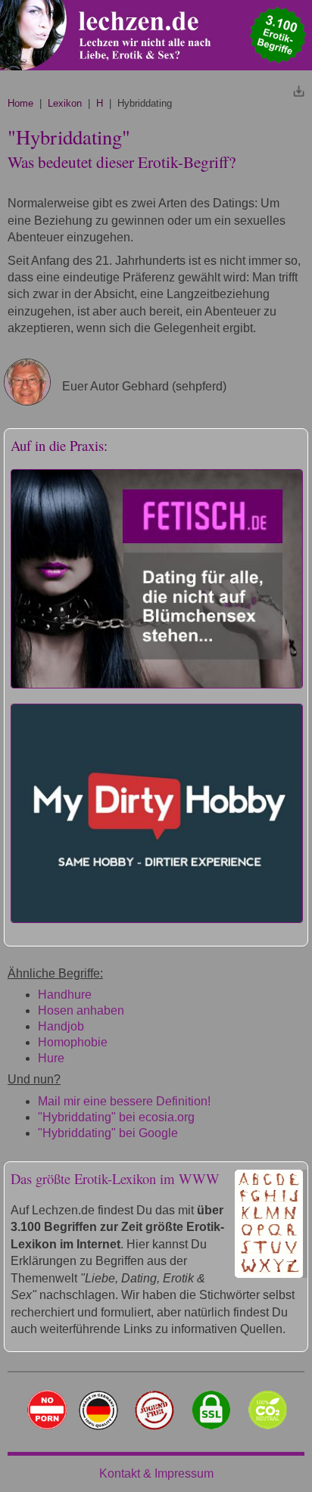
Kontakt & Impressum (156, 1473)
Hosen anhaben (81, 1010)
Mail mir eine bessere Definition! (124, 1101)
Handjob (61, 1026)
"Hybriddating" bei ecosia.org (116, 1117)
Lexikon (65, 103)
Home (20, 103)
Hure (51, 1058)
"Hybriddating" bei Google (108, 1133)
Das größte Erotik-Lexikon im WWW (115, 1178)
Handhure (65, 994)
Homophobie (73, 1042)
